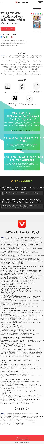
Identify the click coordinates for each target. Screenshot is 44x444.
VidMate (3, 56)
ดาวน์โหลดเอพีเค (8, 29)
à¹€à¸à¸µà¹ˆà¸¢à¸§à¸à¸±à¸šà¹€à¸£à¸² (21, 437)
